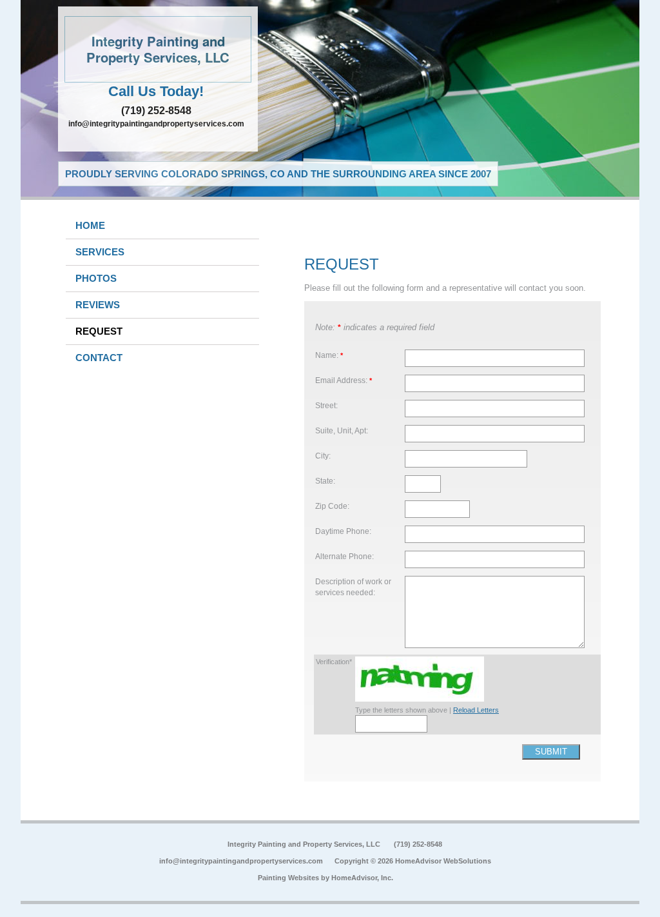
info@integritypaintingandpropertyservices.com (156, 123)
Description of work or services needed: (353, 587)
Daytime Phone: (343, 531)
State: (325, 481)
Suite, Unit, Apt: (341, 430)
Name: (329, 355)
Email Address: (343, 380)
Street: (326, 405)
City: (323, 455)
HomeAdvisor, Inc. (362, 878)
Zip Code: (332, 506)
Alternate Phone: (344, 556)
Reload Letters (476, 710)
